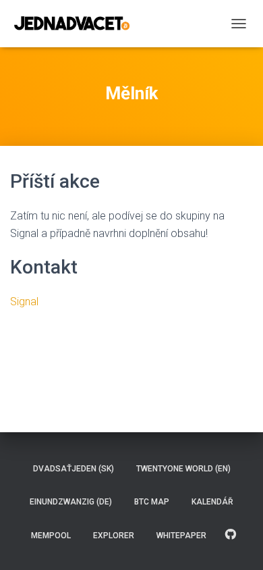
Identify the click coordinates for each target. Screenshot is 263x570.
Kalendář (212, 502)
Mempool (51, 535)
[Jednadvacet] (77, 24)
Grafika (230, 534)
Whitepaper (181, 535)
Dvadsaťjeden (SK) (73, 468)
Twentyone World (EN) (183, 468)
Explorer (113, 535)
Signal (24, 301)
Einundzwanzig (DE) (71, 502)
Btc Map (151, 502)
